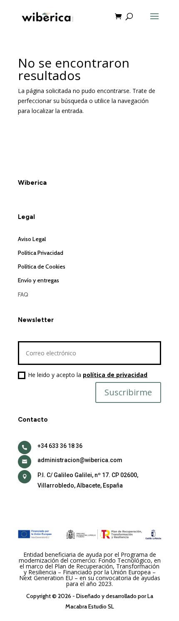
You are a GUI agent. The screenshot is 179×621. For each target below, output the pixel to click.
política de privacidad (115, 375)
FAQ (23, 294)
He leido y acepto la (87, 375)
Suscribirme (128, 392)
